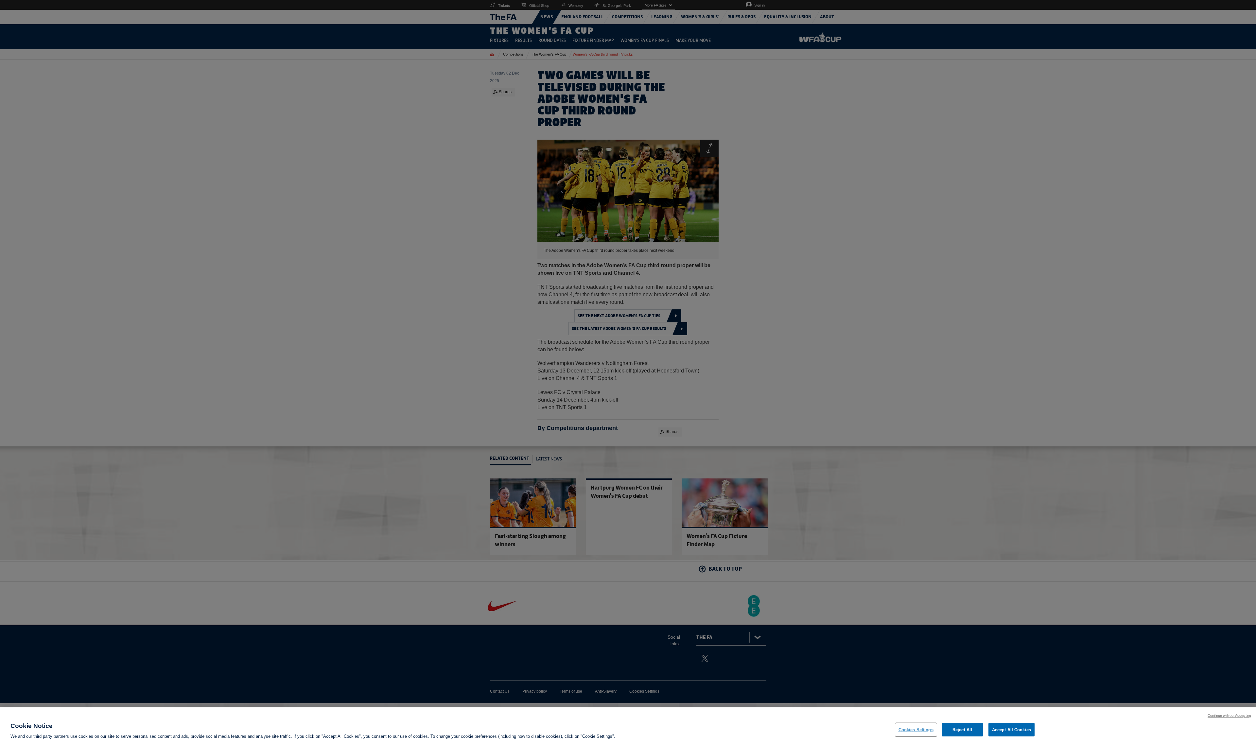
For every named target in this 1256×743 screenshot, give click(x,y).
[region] (628, 725)
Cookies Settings (915, 729)
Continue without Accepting (1229, 715)
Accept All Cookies (1011, 729)
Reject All (962, 729)
